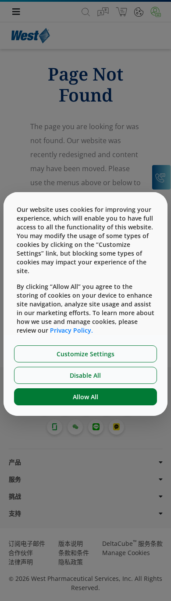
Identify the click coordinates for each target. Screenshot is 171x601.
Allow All (85, 397)
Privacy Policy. (71, 330)
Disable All (85, 375)
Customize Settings (85, 354)
